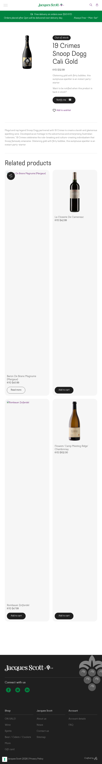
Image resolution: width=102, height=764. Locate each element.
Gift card (9, 749)
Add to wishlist (63, 110)
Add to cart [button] (64, 390)
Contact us (43, 731)
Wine (8, 725)
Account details (77, 719)
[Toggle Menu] (5, 5)
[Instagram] (17, 690)
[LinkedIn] (27, 690)
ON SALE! (10, 719)
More (8, 743)
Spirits (8, 731)
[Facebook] (8, 690)
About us (41, 719)
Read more (16, 390)
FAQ (71, 725)
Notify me (61, 100)
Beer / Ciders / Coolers (18, 737)
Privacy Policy (36, 759)
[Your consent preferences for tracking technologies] (4, 759)
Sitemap (41, 737)
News (40, 725)
